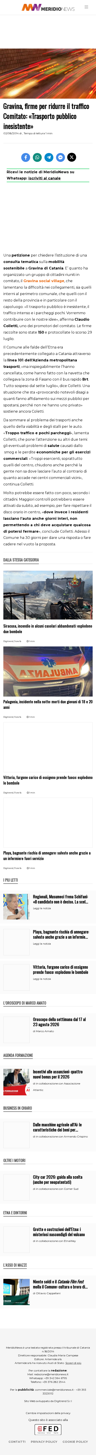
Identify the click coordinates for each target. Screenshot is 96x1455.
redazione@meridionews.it (51, 1374)
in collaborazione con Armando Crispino (62, 1136)
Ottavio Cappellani (48, 1293)
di (34, 1031)
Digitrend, (8, 641)
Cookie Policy (75, 1441)
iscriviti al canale (44, 178)
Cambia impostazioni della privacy (48, 1413)
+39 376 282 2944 (53, 1382)
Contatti (16, 1441)
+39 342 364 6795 (55, 1378)
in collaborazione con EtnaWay (56, 1241)
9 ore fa (17, 641)
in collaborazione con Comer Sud (57, 1188)
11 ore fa (17, 792)
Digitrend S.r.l (63, 1401)
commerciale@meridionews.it (54, 1389)
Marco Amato (45, 1031)
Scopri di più (73, 1363)
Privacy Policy (44, 1441)
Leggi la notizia (42, 908)
